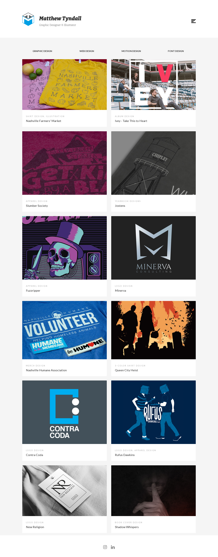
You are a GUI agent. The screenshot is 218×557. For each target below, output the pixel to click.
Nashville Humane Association (46, 370)
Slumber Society (37, 205)
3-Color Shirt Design (130, 365)
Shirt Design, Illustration (45, 116)
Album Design (124, 116)
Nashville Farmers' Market (43, 121)
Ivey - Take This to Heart (131, 121)
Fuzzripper (33, 290)
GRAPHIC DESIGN (42, 51)
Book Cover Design (129, 522)
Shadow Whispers (127, 527)
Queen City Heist (126, 370)
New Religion (35, 527)
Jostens (120, 205)
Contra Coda (34, 455)
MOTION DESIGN (131, 51)
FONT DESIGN (176, 51)
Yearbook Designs (128, 201)
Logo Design (124, 286)
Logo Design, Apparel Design (135, 450)
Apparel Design (37, 201)
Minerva (120, 290)
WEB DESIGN (86, 51)
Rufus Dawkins (125, 455)
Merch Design (35, 365)
